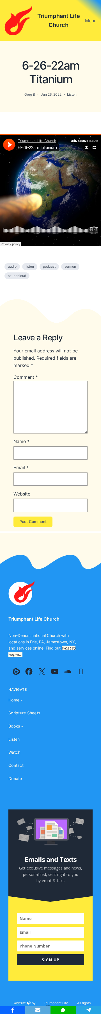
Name (21, 441)
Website (21, 494)
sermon (70, 266)
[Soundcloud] (67, 671)
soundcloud (17, 276)
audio (12, 266)
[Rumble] (16, 671)
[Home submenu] (21, 700)
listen (30, 266)
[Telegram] (88, 1010)
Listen (72, 94)
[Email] (37, 1010)
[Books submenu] (22, 726)
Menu (91, 20)
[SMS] (63, 1010)
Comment (25, 377)
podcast (49, 266)
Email (21, 467)
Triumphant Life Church (33, 619)
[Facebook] (29, 671)
